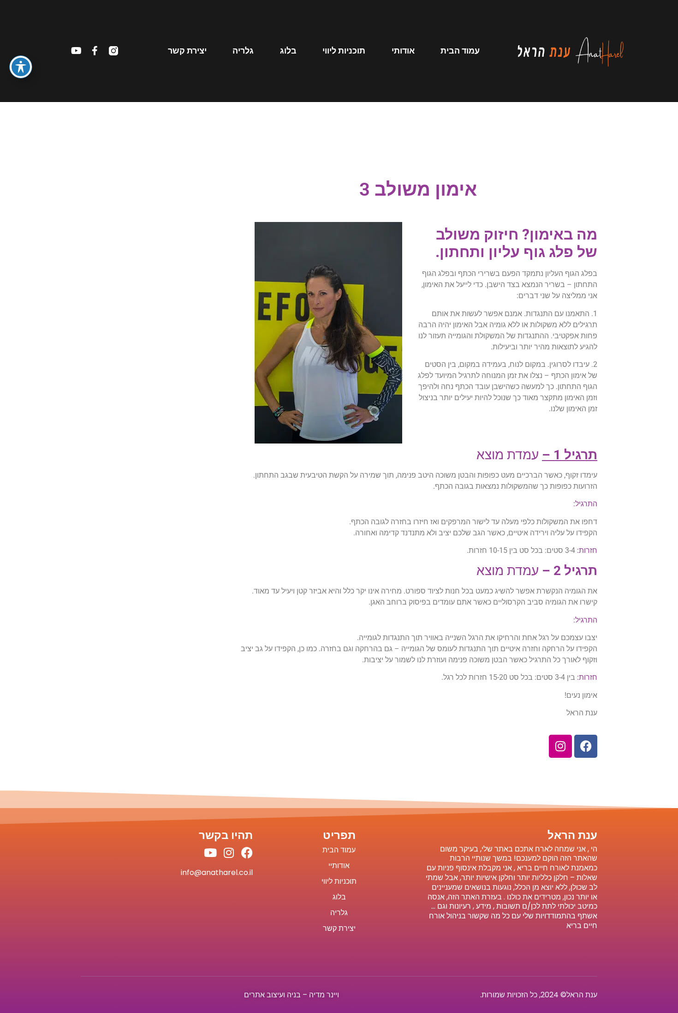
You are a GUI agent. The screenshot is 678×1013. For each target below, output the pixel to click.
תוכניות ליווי (343, 50)
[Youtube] (76, 50)
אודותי (403, 50)
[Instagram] (560, 746)
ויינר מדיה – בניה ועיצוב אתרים (291, 994)
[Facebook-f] (95, 50)
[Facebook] (585, 746)
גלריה (243, 50)
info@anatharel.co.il (217, 872)
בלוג (288, 50)
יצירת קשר (187, 50)
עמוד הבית (460, 50)
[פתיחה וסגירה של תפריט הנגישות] (21, 67)
